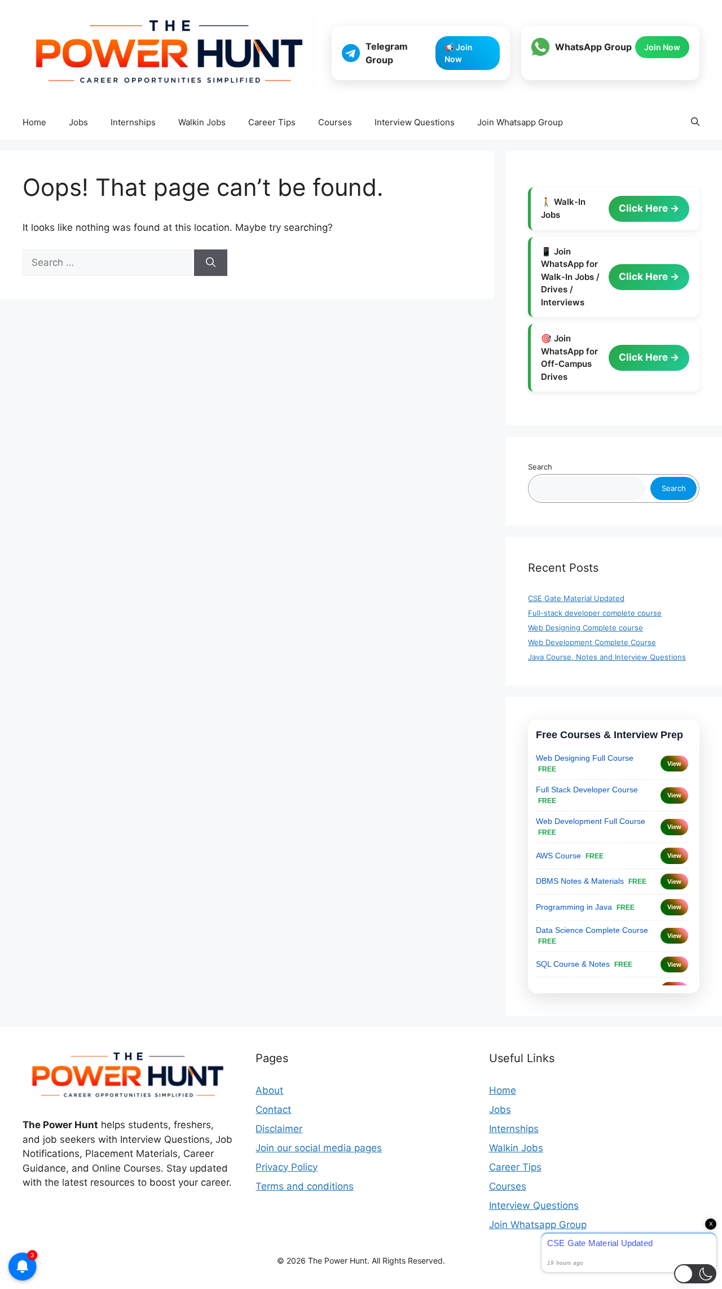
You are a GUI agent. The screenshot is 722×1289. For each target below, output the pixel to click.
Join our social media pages (319, 1148)
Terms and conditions (305, 1186)
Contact (273, 1109)
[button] (695, 122)
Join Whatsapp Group (520, 122)
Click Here (644, 208)
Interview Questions (415, 122)
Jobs (78, 122)
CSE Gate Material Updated (576, 598)
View (674, 763)
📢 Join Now (458, 53)
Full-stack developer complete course (595, 612)
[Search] (210, 263)
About (269, 1090)
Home (34, 122)
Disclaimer (279, 1128)
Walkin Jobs (202, 122)
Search (540, 466)
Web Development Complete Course (592, 642)
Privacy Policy (287, 1167)
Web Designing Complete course (585, 627)
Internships (133, 122)
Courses (335, 122)
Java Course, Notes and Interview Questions (607, 656)
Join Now (662, 47)
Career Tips (272, 122)
